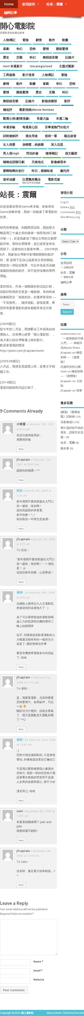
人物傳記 (9, 40)
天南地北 (38, 162)
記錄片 (69, 57)
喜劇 (6, 49)
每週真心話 (30, 127)
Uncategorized (41, 66)
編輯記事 (10, 12)
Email (38, 970)
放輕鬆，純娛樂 (33, 144)
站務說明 (68, 267)
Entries (68, 207)
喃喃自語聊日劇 (13, 162)
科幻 (33, 57)
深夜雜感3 (67, 422)
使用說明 (28, 4)
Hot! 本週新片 (13, 66)
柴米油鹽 (9, 179)
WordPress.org (70, 217)
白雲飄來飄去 (31, 180)
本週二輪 (62, 118)
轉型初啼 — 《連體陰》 (71, 357)
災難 (19, 57)
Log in (65, 202)
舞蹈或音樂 (50, 57)
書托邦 (64, 171)
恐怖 (33, 49)
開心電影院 (17, 26)
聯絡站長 (68, 277)
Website (38, 979)
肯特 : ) (21, 592)
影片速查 (28, 75)
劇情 (39, 40)
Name (38, 961)
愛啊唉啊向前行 (13, 171)
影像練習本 (58, 162)
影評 (67, 101)
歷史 (6, 57)
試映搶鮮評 (10, 136)
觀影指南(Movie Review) (36, 109)
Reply (21, 449)
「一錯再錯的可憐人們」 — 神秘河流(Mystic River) (72, 343)
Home (9, 4)
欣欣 (20, 490)
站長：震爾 (54, 4)
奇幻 (19, 49)
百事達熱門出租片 (57, 127)
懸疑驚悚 (62, 49)
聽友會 (65, 448)
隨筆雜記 (52, 153)
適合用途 (31, 136)
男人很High (11, 153)
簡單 (79, 390)
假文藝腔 (71, 153)
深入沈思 (57, 144)
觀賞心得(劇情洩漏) (16, 118)
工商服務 (9, 75)
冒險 (25, 40)
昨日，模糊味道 (42, 171)
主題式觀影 (66, 66)
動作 (52, 40)
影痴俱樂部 (49, 101)
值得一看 (51, 136)
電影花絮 (54, 179)
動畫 (65, 40)
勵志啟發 (70, 136)
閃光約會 (32, 153)
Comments (71, 212)
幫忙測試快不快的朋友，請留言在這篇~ (72, 432)
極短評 (7, 109)
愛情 (46, 49)
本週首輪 (9, 127)
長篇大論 (43, 118)
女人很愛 (9, 144)
